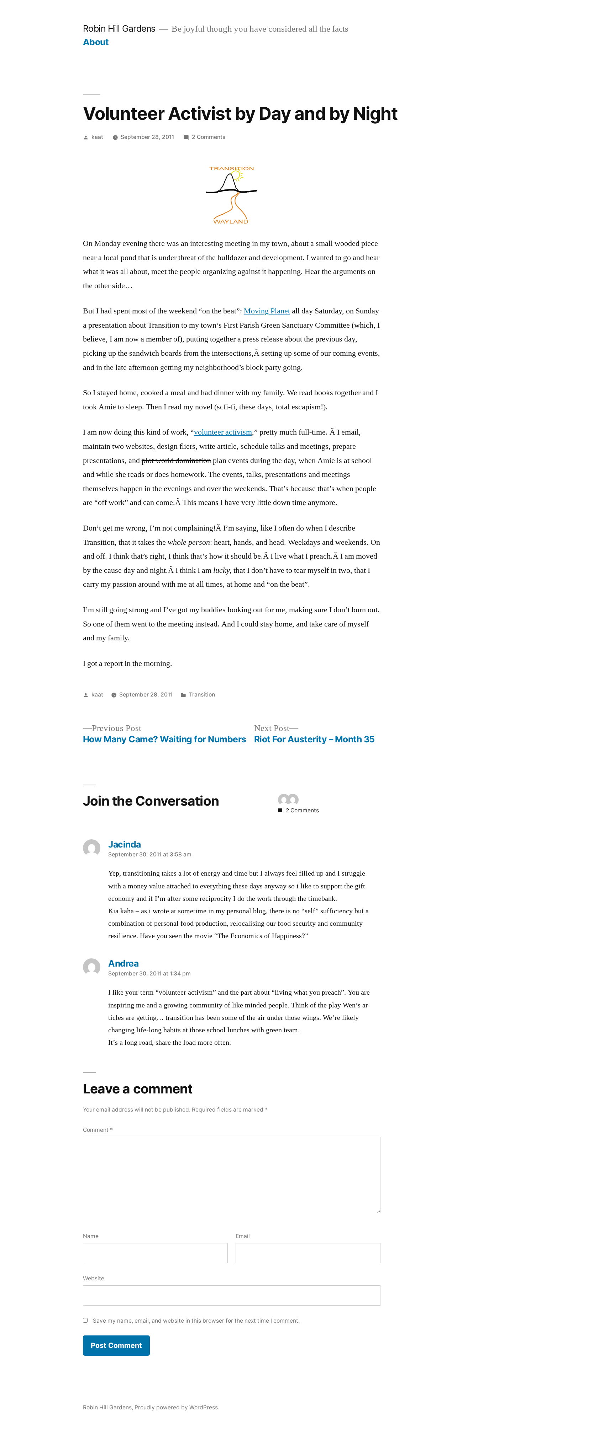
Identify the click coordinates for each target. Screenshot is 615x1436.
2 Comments (208, 137)
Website (93, 1278)
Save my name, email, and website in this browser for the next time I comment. (196, 1320)
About (96, 42)
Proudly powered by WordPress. (177, 1407)
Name (91, 1236)
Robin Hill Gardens (119, 28)
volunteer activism (223, 432)
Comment (98, 1129)
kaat (97, 137)
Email (243, 1236)
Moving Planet (267, 311)
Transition (202, 694)
